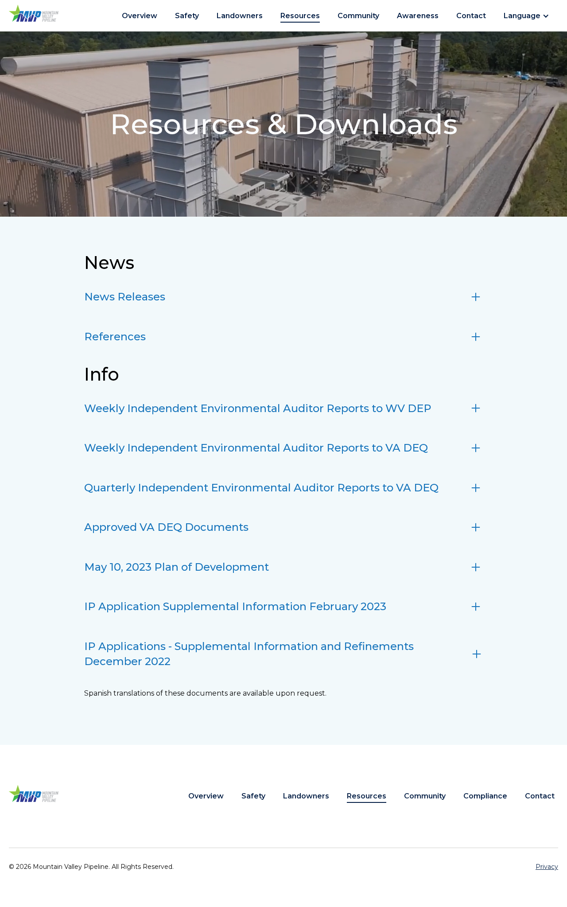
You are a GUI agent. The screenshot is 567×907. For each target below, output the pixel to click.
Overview (139, 16)
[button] (529, 16)
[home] (33, 13)
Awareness (418, 16)
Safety (187, 16)
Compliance (485, 796)
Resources (300, 16)
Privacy (547, 867)
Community (358, 16)
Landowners (240, 16)
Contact (471, 16)
